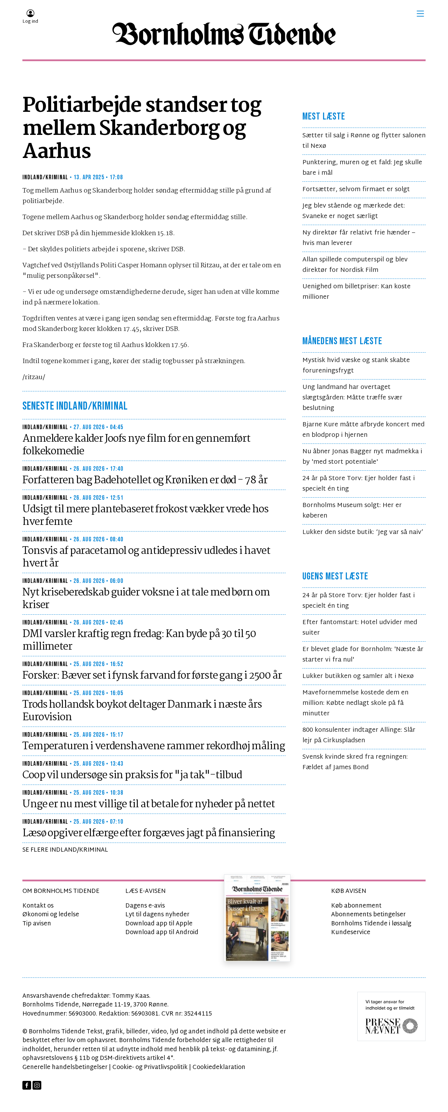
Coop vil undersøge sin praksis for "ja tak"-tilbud (132, 775)
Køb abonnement (356, 906)
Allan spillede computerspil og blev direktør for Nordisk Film (355, 265)
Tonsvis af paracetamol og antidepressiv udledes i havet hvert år (146, 557)
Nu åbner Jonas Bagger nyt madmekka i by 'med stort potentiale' (362, 457)
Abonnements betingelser (368, 914)
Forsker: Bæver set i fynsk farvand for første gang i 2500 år (152, 675)
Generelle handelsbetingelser (64, 1067)
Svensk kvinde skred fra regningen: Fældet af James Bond (355, 762)
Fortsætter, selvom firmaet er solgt (356, 189)
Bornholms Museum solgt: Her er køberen (352, 511)
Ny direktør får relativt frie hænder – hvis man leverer (358, 238)
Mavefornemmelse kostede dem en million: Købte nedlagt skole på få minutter (355, 703)
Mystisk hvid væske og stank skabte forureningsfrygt (356, 366)
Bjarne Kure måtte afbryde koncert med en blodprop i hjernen (363, 430)
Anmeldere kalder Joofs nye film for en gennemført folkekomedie (136, 445)
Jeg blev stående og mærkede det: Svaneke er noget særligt (353, 211)
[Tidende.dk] (224, 33)
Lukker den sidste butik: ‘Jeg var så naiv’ (362, 532)
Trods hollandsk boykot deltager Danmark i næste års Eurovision (142, 711)
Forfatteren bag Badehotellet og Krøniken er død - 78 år (144, 480)
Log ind (30, 21)
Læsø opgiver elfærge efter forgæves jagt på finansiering (148, 833)
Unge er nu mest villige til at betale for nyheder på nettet (148, 804)
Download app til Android (161, 932)
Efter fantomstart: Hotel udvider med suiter (359, 628)
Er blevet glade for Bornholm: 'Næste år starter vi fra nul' (363, 655)
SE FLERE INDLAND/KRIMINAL (65, 850)
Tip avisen (36, 923)
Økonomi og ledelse (50, 914)
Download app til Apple (158, 923)
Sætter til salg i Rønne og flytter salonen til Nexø (364, 141)
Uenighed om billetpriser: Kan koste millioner (356, 292)
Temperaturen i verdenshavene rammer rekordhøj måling (153, 746)
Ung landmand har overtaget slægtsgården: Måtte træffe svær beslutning (352, 398)
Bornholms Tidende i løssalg (371, 923)
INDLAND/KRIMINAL (45, 177)
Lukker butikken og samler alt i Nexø (358, 676)
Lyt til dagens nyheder (157, 914)
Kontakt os (38, 906)
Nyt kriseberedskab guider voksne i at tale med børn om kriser (146, 599)
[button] (420, 13)
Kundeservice (350, 932)
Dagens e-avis (145, 906)
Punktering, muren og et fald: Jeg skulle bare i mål (362, 168)
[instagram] (37, 1085)
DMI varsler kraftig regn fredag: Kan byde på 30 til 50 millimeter (139, 640)
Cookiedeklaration (218, 1067)
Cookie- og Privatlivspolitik (150, 1067)
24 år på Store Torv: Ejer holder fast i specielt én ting (358, 484)
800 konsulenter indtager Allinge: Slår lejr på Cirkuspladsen (358, 735)
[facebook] (26, 1085)
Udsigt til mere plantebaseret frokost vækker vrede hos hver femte (145, 515)
